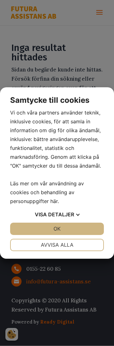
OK (57, 229)
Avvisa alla (57, 245)
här (54, 201)
